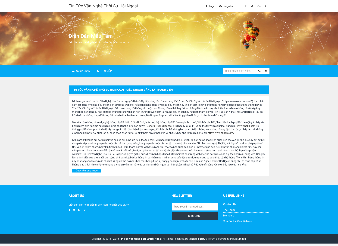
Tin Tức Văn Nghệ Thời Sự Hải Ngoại (103, 6)
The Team (229, 210)
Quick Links (83, 70)
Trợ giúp (106, 70)
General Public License (159, 125)
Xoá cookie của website (237, 221)
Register (228, 6)
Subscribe (194, 216)
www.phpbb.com (246, 125)
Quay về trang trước (87, 170)
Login (212, 6)
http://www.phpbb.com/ (221, 133)
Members (228, 215)
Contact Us (229, 204)
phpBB (201, 238)
